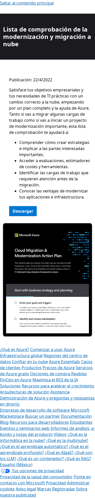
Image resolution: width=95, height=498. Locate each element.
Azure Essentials (64, 361)
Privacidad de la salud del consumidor (36, 477)
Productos (32, 367)
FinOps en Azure (15, 380)
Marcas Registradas (56, 489)
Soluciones (10, 386)
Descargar (23, 211)
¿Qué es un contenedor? (40, 458)
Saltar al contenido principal (27, 3)
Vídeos (60, 434)
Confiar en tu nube (30, 361)
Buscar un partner (42, 416)
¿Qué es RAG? (78, 458)
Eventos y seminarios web (25, 428)
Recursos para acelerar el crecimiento (58, 386)
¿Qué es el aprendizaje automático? (34, 446)
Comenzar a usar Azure (52, 349)
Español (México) (16, 464)
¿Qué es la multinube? (67, 440)
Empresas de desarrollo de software (35, 410)
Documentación (76, 416)
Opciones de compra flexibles (58, 374)
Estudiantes (81, 422)
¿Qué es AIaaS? (59, 452)
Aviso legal (26, 489)
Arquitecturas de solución (24, 392)
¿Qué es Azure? (14, 349)
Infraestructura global (21, 355)
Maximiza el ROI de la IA (55, 380)
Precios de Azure (59, 367)
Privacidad (56, 483)
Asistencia (60, 392)
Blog (4, 422)
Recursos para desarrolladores (39, 422)
